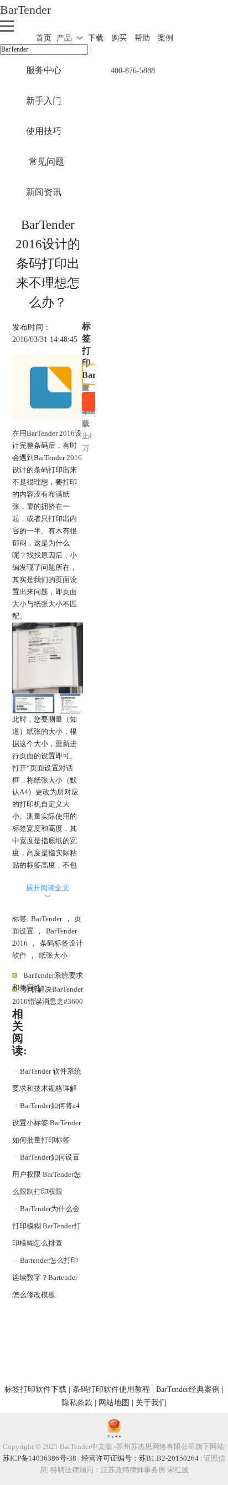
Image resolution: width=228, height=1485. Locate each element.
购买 (119, 38)
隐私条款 (76, 1402)
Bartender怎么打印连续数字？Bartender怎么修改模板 (45, 1277)
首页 (43, 38)
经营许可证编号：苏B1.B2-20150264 (140, 1458)
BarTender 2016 (51, 433)
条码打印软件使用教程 (111, 1389)
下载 (95, 38)
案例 (165, 38)
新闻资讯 (43, 192)
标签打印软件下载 (35, 1389)
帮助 (142, 38)
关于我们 (151, 1402)
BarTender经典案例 (188, 1389)
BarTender (25, 10)
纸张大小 (53, 955)
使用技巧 (43, 131)
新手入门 (43, 100)
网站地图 (114, 1402)
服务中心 (43, 70)
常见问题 (46, 161)
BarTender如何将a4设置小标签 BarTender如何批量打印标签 (46, 1122)
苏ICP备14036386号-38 (39, 1458)
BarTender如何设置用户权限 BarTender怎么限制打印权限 (46, 1174)
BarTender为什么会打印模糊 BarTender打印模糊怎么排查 (46, 1226)
